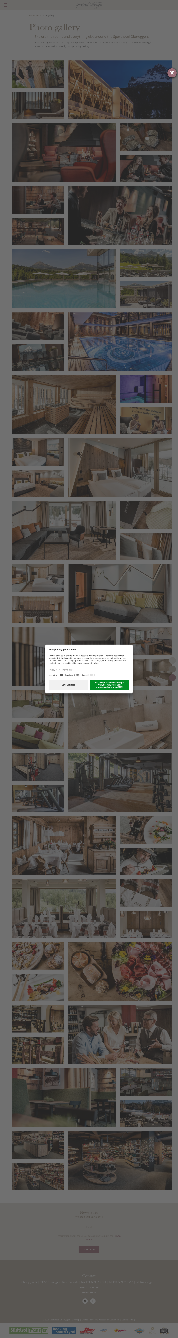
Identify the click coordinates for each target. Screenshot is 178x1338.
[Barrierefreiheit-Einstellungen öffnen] (172, 72)
